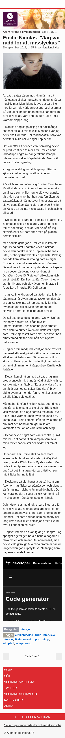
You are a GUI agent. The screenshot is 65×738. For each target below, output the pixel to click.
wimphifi (8, 643)
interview (49, 635)
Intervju (25, 629)
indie (37, 635)
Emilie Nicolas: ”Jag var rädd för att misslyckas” (31, 40)
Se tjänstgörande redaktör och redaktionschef (33, 725)
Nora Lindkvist (50, 47)
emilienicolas (24, 635)
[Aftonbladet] (16, 4)
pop (37, 639)
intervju (8, 639)
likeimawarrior (24, 639)
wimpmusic (23, 643)
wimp (45, 639)
